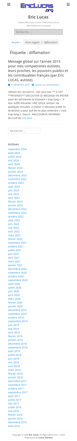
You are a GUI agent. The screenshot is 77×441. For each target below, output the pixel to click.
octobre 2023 (16, 183)
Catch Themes (45, 437)
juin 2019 (13, 325)
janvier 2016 (15, 418)
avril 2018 (14, 366)
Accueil (16, 42)
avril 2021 (14, 257)
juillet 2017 (14, 399)
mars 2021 (14, 261)
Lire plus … (28, 118)
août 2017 (14, 396)
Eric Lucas (38, 17)
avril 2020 (14, 295)
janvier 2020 (15, 306)
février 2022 (15, 239)
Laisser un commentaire (47, 84)
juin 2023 (13, 190)
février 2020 (15, 302)
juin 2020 (13, 291)
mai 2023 (13, 194)
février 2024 (15, 168)
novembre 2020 (17, 272)
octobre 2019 (16, 317)
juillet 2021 (14, 250)
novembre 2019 (17, 313)
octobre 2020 (16, 276)
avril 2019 (14, 332)
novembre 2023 (17, 179)
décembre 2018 (17, 343)
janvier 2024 (15, 171)
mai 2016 (13, 411)
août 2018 (14, 351)
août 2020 (14, 284)
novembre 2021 (17, 242)
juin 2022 (13, 224)
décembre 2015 (17, 422)
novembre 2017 (17, 384)
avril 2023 (14, 197)
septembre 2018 (18, 347)
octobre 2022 (16, 216)
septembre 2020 (18, 280)
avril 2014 (14, 426)
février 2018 (15, 373)
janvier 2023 (15, 205)
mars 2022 (14, 235)
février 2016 (15, 414)
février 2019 (15, 336)
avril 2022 (14, 231)
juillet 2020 (14, 287)
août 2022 (14, 220)
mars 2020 (14, 298)
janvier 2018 (15, 377)
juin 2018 (13, 358)
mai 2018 (13, 362)
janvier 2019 (15, 340)
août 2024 (14, 153)
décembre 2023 (17, 175)
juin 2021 (13, 254)
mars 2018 (14, 370)
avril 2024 (14, 164)
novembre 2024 (17, 149)
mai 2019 (13, 328)
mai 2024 (13, 160)
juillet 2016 (14, 407)
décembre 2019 (17, 310)
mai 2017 (13, 403)
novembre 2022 (17, 212)
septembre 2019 (18, 321)
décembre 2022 (17, 209)
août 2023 (14, 186)
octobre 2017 (16, 388)
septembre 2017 (18, 392)
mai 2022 (13, 227)
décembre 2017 (17, 381)
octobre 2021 (16, 246)
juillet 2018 (14, 355)
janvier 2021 (15, 265)
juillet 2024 (14, 156)
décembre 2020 (17, 269)
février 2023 (15, 201)
